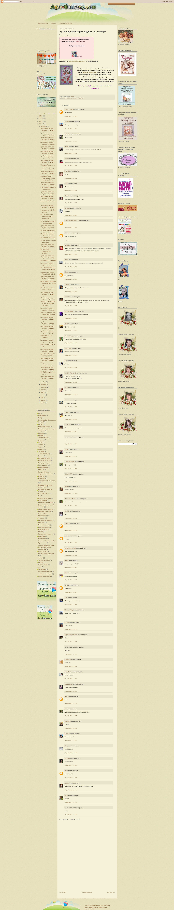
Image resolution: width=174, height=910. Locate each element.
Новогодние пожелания (45, 502)
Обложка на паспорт (44, 511)
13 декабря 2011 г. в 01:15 (71, 343)
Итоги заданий (42, 465)
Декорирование (43, 437)
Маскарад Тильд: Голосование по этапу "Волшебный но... (47, 178)
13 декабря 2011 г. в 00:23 (71, 203)
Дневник (40, 444)
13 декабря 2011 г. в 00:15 (71, 166)
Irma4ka (67, 171)
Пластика (41, 522)
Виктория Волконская (72, 220)
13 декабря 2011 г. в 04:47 (71, 419)
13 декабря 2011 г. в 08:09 (71, 543)
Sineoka (67, 208)
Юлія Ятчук (68, 672)
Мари (66, 449)
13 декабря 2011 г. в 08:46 (71, 604)
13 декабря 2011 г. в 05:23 (71, 456)
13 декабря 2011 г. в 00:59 (71, 318)
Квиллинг (41, 469)
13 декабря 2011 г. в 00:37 (71, 240)
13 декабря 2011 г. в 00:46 (71, 291)
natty (66, 323)
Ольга (66, 560)
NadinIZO (68, 721)
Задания (41, 449)
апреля (43, 400)
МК (39, 496)
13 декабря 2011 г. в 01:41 (71, 367)
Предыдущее (111, 892)
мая (42, 397)
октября (43, 384)
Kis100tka (68, 659)
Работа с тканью (43, 529)
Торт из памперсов (44, 560)
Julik (66, 597)
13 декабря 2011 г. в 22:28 (71, 802)
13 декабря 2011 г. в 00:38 (71, 254)
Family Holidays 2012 (44, 576)
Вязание (40, 435)
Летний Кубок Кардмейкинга (47, 481)
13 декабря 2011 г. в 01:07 (71, 330)
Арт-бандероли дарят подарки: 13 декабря (82, 31)
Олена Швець (69, 336)
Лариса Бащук (69, 109)
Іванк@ (79, 56)
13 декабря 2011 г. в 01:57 (71, 382)
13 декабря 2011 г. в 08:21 (71, 555)
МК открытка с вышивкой (48, 260)
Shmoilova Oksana (70, 499)
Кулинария (41, 478)
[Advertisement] (74, 877)
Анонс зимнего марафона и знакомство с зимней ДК (48, 283)
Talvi (66, 585)
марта (43, 403)
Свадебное (41, 536)
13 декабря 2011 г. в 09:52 (71, 654)
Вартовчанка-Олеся (71, 635)
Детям (40, 442)
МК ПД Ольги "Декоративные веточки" (45, 251)
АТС (39, 413)
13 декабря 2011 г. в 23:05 (71, 814)
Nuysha (67, 511)
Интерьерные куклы (44, 463)
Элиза (66, 400)
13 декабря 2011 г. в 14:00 (71, 753)
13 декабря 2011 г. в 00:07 (71, 116)
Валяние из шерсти (44, 426)
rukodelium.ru (80, 41)
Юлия (66, 272)
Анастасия (68, 348)
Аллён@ (67, 121)
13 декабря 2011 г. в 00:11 (71, 153)
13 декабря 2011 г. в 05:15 (71, 444)
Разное (40, 531)
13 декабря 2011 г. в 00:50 (71, 306)
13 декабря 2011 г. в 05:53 (71, 468)
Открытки (41, 518)
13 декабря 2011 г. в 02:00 (71, 394)
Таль (66, 183)
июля (42, 392)
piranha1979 (68, 474)
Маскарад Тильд (43, 493)
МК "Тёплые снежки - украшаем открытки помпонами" (47, 216)
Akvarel (67, 622)
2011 (40, 124)
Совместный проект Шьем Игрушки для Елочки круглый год (46, 547)
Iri (65, 709)
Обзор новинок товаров (45, 509)
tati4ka (67, 486)
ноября (43, 382)
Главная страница (43, 23)
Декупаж (41, 440)
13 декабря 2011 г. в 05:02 (71, 431)
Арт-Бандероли (96, 905)
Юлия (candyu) (69, 462)
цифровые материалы (45, 574)
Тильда (40, 558)
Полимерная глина (44, 525)
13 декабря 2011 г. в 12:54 (71, 716)
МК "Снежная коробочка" (48, 230)
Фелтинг (40, 562)
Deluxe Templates (103, 907)
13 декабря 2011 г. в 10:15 (71, 666)
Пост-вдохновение (44, 527)
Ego (66, 361)
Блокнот (40, 424)
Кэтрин (67, 412)
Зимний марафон (43, 453)
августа (43, 389)
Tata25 (67, 387)
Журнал (40, 447)
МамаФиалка (69, 311)
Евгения (67, 758)
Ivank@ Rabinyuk (70, 373)
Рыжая (67, 783)
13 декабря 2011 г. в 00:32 (71, 227)
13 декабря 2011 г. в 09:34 (71, 629)
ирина (66, 146)
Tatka (66, 795)
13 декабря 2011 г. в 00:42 (71, 266)
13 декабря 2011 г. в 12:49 (71, 703)
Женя (66, 771)
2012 (40, 121)
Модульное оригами (44, 498)
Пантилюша (68, 684)
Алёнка (67, 523)
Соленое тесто (42, 551)
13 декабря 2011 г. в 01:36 (71, 355)
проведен (75, 39)
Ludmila (67, 297)
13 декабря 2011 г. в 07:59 (71, 530)
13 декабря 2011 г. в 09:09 (71, 617)
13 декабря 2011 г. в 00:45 (71, 279)
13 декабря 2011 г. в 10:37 (71, 691)
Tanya (66, 573)
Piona (66, 746)
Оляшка (67, 196)
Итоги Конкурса (43, 467)
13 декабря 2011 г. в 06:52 (71, 505)
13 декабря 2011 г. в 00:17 (71, 178)
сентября (44, 387)
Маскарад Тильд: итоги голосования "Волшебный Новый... (47, 167)
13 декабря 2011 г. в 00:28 (71, 215)
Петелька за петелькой (45, 520)
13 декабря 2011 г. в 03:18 (71, 407)
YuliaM (67, 284)
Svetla (66, 260)
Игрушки (41, 456)
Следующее (62, 892)
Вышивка (41, 433)
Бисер (40, 418)
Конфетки (41, 476)
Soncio (67, 159)
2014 (40, 116)
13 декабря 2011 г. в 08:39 (71, 580)
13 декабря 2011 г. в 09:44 (71, 641)
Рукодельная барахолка (65, 23)
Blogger (108, 905)
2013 (40, 118)
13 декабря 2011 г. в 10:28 (71, 678)
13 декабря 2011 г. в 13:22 (71, 740)
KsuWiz (67, 733)
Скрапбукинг (42, 538)
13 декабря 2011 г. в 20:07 (71, 790)
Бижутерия (41, 415)
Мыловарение (42, 500)
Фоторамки (41, 569)
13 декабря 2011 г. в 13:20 (71, 728)
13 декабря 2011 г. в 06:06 (71, 481)
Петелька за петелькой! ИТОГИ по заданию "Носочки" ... (47, 303)
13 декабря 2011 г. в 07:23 (71, 518)
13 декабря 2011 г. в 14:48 (71, 777)
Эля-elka (67, 134)
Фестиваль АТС (43, 565)
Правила (53, 23)
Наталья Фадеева (70, 548)
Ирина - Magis (69, 610)
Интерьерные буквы (44, 458)
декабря (43, 126)
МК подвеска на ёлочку (47, 237)
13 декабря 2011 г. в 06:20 (71, 493)
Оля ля (67, 696)
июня (42, 395)
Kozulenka (68, 536)
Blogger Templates (89, 907)
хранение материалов (45, 571)
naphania (67, 245)
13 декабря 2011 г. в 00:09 (71, 141)
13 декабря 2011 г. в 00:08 (71, 128)
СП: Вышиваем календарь (46, 553)
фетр (39, 567)
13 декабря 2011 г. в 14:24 (71, 765)
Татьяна (67, 233)
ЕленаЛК (67, 424)
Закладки (41, 451)
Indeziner (92, 909)
